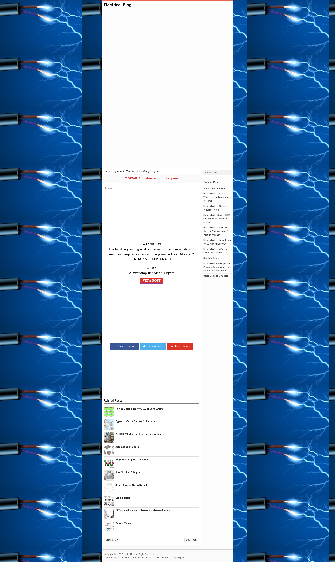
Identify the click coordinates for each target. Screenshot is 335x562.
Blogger (180, 557)
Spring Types (123, 497)
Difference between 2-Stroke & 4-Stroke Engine (142, 510)
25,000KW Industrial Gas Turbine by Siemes (140, 434)
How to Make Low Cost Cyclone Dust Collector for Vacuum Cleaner (216, 231)
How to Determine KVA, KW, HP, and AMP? (139, 408)
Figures (109, 188)
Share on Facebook (127, 346)
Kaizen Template (146, 557)
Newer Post (112, 540)
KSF (157, 557)
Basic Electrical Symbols (215, 276)
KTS (162, 557)
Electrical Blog (117, 4)
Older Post (192, 540)
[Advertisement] (167, 36)
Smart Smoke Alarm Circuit (131, 485)
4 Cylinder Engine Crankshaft (132, 459)
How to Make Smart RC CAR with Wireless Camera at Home (217, 219)
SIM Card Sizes (211, 258)
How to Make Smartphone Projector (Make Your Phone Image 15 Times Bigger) (217, 267)
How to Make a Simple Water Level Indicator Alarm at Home (217, 197)
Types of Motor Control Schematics (136, 421)
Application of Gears (127, 446)
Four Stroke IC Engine (127, 472)
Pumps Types (123, 523)
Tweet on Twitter (156, 346)
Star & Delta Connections (216, 188)
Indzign (120, 557)
